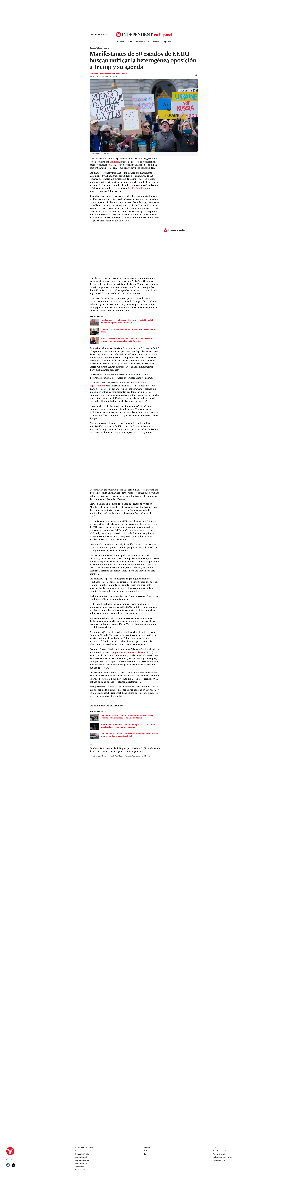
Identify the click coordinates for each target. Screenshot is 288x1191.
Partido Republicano (138, 188)
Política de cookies (219, 1160)
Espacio (156, 41)
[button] (100, 34)
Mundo (99, 48)
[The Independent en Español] (144, 34)
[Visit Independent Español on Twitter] (13, 1165)
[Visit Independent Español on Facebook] (8, 1165)
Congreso (114, 162)
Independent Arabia (81, 1154)
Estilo (130, 41)
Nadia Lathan (121, 74)
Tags (145, 1154)
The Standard (79, 1167)
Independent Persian (82, 1160)
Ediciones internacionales (83, 1151)
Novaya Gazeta (80, 1170)
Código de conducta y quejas (222, 1157)
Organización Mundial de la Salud (129, 653)
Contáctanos (10, 1160)
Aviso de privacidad (219, 1151)
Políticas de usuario (219, 1154)
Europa (106, 48)
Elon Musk (147, 756)
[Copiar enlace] (196, 75)
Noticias (120, 41)
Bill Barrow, (94, 74)
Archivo (146, 1151)
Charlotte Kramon (106, 74)
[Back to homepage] (40, 1151)
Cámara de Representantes (134, 756)
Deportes (167, 41)
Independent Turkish (82, 1157)
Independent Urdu (81, 1163)
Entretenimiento (142, 41)
